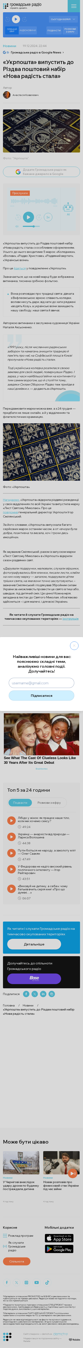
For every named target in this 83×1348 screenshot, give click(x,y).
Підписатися (41, 695)
